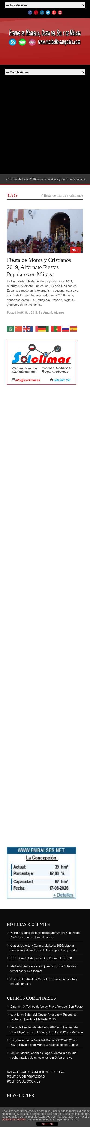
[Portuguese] (58, 328)
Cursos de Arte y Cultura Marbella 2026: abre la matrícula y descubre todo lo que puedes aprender (43, 947)
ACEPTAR (47, 1124)
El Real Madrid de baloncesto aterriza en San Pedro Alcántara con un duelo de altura (45, 934)
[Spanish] (74, 328)
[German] (42, 328)
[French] (34, 328)
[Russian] (66, 328)
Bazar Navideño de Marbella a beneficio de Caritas (44, 1044)
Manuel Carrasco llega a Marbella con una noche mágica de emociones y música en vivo (43, 1054)
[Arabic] (11, 328)
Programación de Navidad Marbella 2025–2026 (41, 1040)
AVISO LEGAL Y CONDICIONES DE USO (35, 1072)
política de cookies (14, 1119)
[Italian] (50, 328)
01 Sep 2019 (29, 312)
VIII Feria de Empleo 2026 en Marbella (57, 1032)
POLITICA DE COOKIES (24, 1081)
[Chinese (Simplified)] (19, 328)
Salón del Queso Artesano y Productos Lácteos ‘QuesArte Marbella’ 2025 (43, 1016)
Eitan (13, 1006)
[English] (26, 328)
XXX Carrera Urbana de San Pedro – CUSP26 (41, 958)
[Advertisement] (45, 127)
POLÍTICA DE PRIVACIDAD (26, 1076)
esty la (14, 1014)
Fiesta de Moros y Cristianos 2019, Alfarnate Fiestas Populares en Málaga (39, 267)
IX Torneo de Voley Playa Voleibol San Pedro (52, 1006)
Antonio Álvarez (53, 312)
